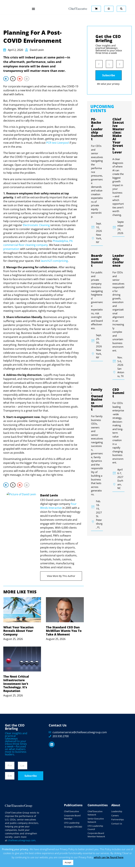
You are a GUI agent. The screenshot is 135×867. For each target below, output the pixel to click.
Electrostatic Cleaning (36, 225)
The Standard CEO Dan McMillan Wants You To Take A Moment (63, 630)
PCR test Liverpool (57, 142)
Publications (73, 805)
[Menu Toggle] (33, 8)
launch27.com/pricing (54, 261)
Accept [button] (68, 862)
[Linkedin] (52, 744)
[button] (6, 78)
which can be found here (108, 857)
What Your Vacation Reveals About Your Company (18, 630)
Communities (98, 805)
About (115, 805)
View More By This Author (61, 576)
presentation (11, 249)
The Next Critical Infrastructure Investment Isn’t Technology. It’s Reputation (16, 683)
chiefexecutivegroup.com (21, 840)
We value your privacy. (108, 83)
